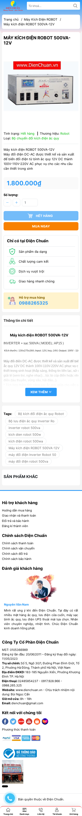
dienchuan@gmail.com (27, 703)
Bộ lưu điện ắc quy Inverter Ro (32, 421)
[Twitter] (13, 721)
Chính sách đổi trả (14, 554)
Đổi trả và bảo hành (15, 521)
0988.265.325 (12, 685)
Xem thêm (39, 392)
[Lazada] (45, 721)
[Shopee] (37, 721)
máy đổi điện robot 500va (28, 461)
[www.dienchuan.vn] (13, 6)
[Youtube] (29, 721)
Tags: (8, 414)
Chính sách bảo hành (16, 559)
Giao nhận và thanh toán (19, 515)
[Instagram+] (21, 721)
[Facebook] (5, 721)
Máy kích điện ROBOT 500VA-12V (34, 448)
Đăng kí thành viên (15, 526)
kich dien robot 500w (25, 434)
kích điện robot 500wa (26, 441)
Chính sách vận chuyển (18, 548)
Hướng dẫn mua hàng (17, 510)
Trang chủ (11, 19)
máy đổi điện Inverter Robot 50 (32, 455)
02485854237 (28, 681)
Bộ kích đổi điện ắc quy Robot (41, 414)
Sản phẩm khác (21, 476)
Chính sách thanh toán (17, 543)
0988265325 (33, 303)
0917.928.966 (50, 681)
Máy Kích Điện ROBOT (40, 19)
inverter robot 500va (24, 428)
